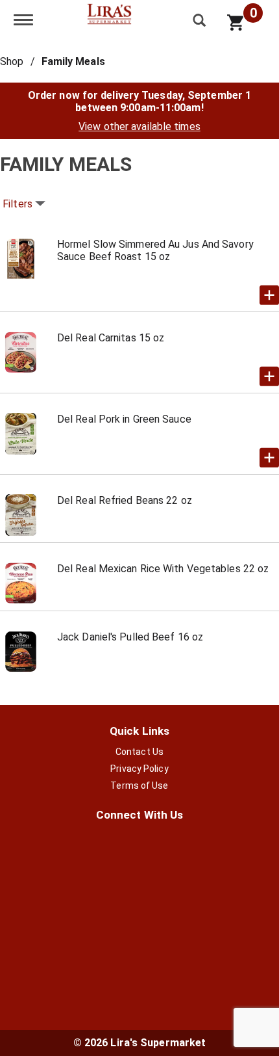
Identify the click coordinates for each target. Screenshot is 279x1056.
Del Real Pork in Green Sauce (124, 419)
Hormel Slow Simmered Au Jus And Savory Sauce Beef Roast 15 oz (155, 250)
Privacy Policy (139, 768)
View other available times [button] (139, 126)
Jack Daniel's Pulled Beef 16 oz (130, 637)
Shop (11, 61)
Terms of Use (139, 785)
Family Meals (73, 61)
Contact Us (139, 751)
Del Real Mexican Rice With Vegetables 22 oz (163, 568)
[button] (269, 295)
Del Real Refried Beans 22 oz (124, 500)
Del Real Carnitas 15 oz (110, 338)
